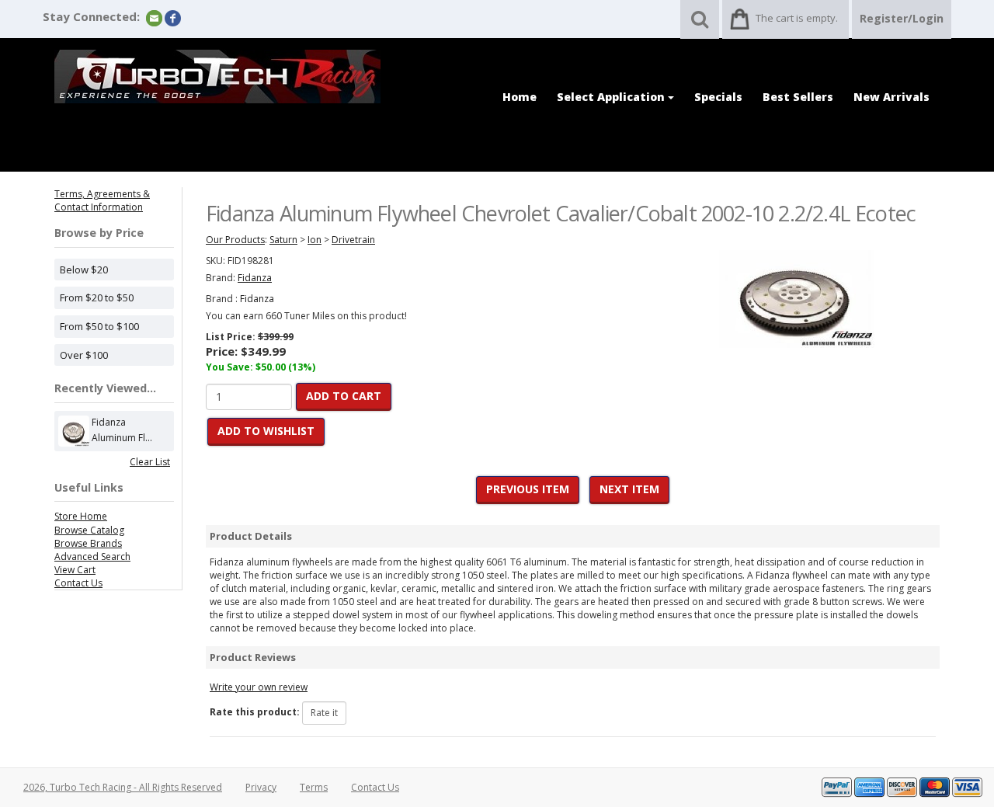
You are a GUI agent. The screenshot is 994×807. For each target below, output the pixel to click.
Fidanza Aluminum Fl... (122, 430)
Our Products (235, 239)
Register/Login (902, 18)
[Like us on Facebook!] (173, 17)
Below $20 (84, 270)
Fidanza (257, 298)
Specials (718, 96)
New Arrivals (891, 96)
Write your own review (259, 687)
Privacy (260, 787)
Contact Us (78, 583)
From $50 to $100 (99, 326)
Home (519, 96)
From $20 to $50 (97, 297)
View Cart (75, 569)
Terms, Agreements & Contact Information (102, 200)
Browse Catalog (89, 530)
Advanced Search (92, 556)
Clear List (150, 461)
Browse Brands (88, 543)
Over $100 (84, 355)
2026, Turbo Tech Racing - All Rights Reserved (122, 787)
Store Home (80, 516)
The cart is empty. (797, 18)
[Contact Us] (154, 17)
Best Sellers (798, 96)
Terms (314, 787)
